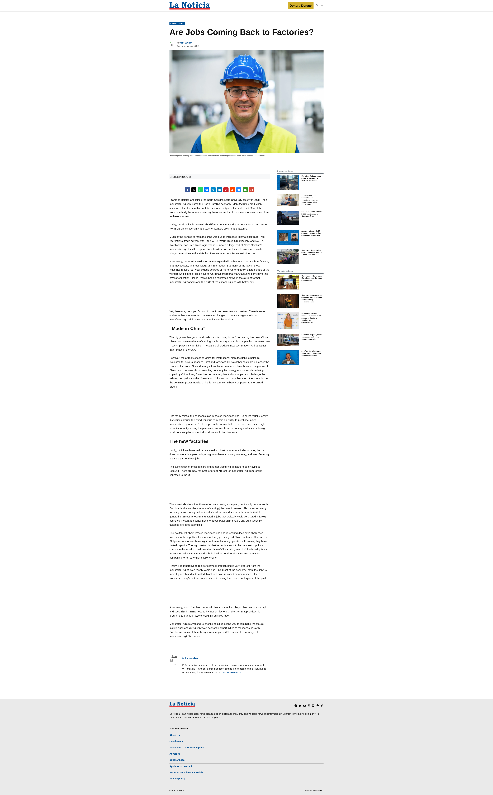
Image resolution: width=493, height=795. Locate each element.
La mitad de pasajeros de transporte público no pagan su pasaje (312, 337)
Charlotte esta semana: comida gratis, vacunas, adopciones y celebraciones (311, 298)
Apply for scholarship (181, 766)
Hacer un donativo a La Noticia (186, 772)
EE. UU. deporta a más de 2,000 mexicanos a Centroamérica (312, 214)
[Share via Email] (245, 189)
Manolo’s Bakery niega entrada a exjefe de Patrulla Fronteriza (311, 178)
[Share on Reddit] (232, 189)
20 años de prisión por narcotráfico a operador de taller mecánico (311, 353)
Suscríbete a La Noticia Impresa (186, 747)
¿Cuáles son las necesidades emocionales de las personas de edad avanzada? (309, 199)
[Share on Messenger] (206, 189)
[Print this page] (251, 189)
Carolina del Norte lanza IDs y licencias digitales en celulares (311, 278)
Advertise (174, 754)
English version (177, 23)
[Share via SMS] (238, 189)
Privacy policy (177, 778)
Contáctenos (176, 741)
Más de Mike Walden (232, 673)
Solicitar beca (176, 760)
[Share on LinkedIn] (219, 189)
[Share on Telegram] (213, 189)
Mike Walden (186, 43)
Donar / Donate (301, 5)
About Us (174, 735)
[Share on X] (193, 189)
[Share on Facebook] (187, 189)
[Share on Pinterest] (226, 189)
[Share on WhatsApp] (200, 189)
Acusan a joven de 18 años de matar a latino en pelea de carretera (311, 233)
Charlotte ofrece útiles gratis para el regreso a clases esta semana (311, 252)
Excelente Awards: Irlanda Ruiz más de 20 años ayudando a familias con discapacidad (311, 317)
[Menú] (322, 5)
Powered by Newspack (314, 790)
